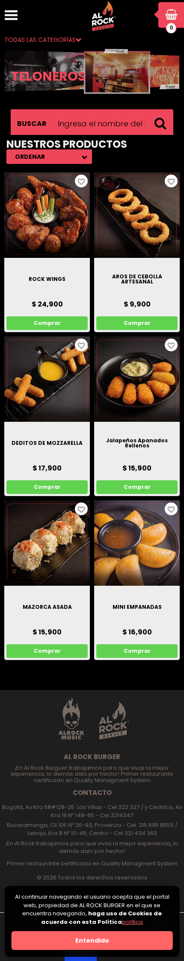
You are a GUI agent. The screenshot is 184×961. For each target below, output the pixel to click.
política (132, 922)
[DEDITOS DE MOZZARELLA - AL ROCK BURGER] (47, 379)
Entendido (92, 940)
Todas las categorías (40, 39)
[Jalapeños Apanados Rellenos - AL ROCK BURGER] (137, 379)
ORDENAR (30, 156)
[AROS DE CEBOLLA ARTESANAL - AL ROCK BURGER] (137, 215)
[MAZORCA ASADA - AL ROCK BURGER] (47, 543)
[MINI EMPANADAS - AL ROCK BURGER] (137, 543)
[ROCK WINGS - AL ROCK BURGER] (47, 215)
